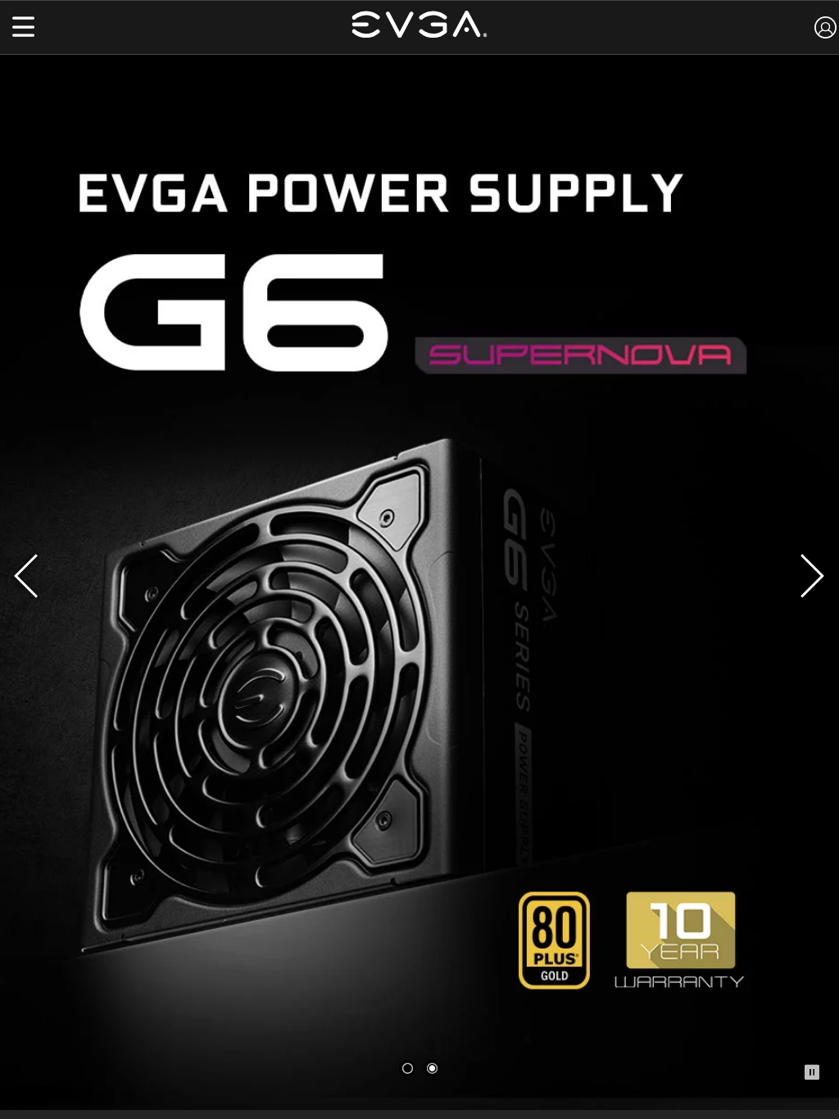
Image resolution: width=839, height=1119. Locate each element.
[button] (23, 28)
